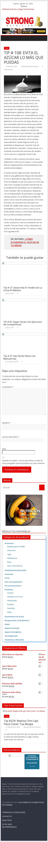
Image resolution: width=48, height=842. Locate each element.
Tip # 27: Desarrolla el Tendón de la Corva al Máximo (22, 289)
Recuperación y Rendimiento (17, 620)
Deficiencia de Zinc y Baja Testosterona (18, 9)
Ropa (9, 562)
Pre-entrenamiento (13, 586)
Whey (9, 612)
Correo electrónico (10, 437)
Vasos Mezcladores (15, 566)
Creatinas (9, 574)
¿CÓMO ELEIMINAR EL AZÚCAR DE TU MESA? (25, 242)
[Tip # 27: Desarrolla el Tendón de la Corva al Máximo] (24, 263)
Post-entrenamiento (13, 582)
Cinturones (11, 550)
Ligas (9, 554)
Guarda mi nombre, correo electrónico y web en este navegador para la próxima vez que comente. (23, 462)
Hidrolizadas (12, 600)
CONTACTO (7, 816)
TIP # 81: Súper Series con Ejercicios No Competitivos (22, 323)
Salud (7, 624)
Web (4, 449)
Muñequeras (12, 558)
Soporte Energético (13, 632)
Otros (7, 578)
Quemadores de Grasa (14, 616)
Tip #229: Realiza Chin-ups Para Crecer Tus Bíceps (21, 722)
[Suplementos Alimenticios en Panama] (4, 38)
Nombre (6, 422)
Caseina (10, 593)
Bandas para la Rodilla (16, 546)
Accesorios (9, 543)
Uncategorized (11, 636)
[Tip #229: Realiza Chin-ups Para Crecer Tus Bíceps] (24, 711)
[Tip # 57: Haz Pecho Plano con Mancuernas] (24, 334)
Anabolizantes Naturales (15, 570)
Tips (6, 48)
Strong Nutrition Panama (30, 66)
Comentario (7, 387)
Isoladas (10, 604)
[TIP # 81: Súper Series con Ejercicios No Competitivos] (24, 300)
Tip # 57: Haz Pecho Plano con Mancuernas (19, 357)
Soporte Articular (12, 628)
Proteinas (9, 589)
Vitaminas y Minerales (14, 640)
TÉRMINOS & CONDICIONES (13, 812)
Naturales (11, 608)
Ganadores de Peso (15, 596)
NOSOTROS (7, 820)
